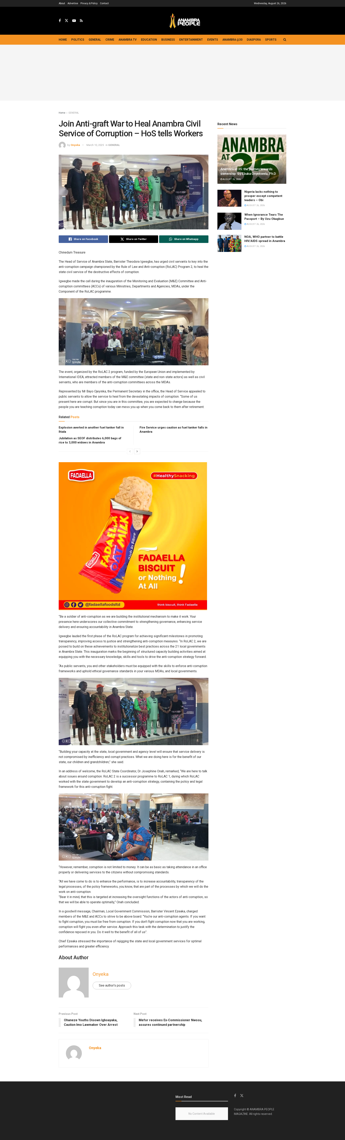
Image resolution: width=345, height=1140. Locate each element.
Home (63, 39)
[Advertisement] (172, 73)
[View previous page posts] (130, 451)
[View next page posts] (137, 451)
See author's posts (112, 985)
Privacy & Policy (89, 3)
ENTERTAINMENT (191, 39)
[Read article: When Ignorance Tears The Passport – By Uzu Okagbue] (229, 221)
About (62, 3)
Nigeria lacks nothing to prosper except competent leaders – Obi (263, 196)
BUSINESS (168, 39)
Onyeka (75, 144)
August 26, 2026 (231, 179)
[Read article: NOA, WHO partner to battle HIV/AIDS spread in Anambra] (229, 243)
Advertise (72, 3)
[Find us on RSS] (81, 21)
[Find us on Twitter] (66, 20)
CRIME (109, 39)
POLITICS (77, 39)
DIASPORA (254, 39)
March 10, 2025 (95, 144)
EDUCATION (149, 39)
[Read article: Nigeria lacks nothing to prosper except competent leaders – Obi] (229, 198)
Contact (104, 3)
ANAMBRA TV (128, 39)
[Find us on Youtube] (74, 21)
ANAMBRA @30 (232, 39)
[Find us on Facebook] (60, 21)
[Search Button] (284, 40)
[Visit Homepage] (184, 20)
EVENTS (212, 39)
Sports (271, 39)
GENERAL (95, 39)
